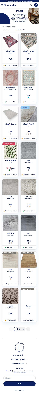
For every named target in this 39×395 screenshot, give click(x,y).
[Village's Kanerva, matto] (10, 114)
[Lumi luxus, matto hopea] (10, 223)
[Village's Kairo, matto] (10, 41)
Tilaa (19, 384)
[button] (2, 5)
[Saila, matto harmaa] (28, 150)
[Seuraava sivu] (28, 329)
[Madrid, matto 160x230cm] (10, 296)
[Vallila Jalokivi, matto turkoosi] (28, 78)
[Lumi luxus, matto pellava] (28, 187)
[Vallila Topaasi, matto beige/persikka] (10, 78)
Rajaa (5, 29)
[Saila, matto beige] (10, 187)
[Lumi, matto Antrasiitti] (28, 223)
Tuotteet (8, 26)
